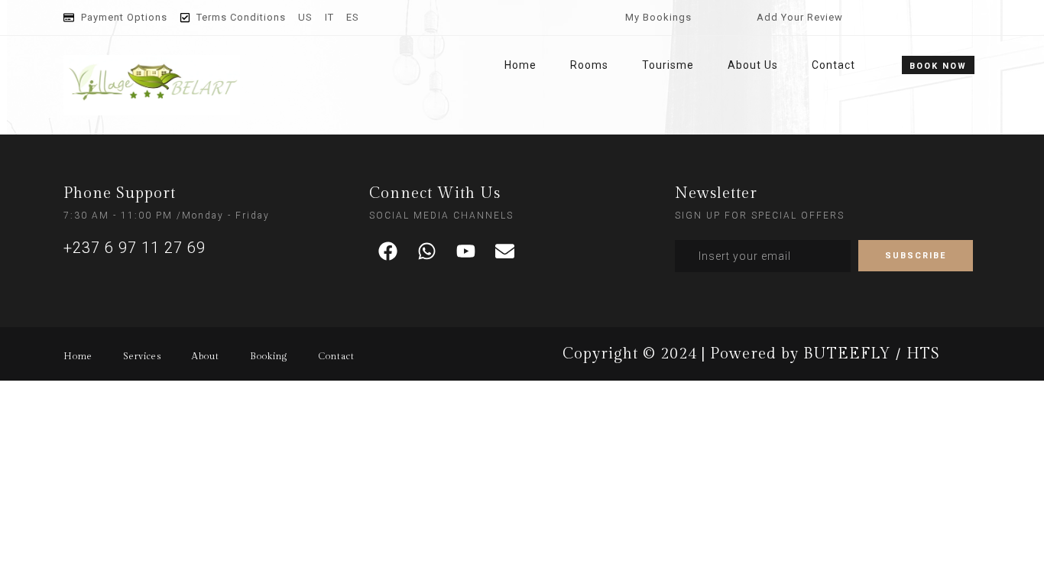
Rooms (589, 65)
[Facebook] (388, 251)
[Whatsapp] (427, 251)
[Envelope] (505, 251)
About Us (753, 65)
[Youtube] (466, 251)
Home (520, 65)
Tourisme (668, 65)
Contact (833, 65)
